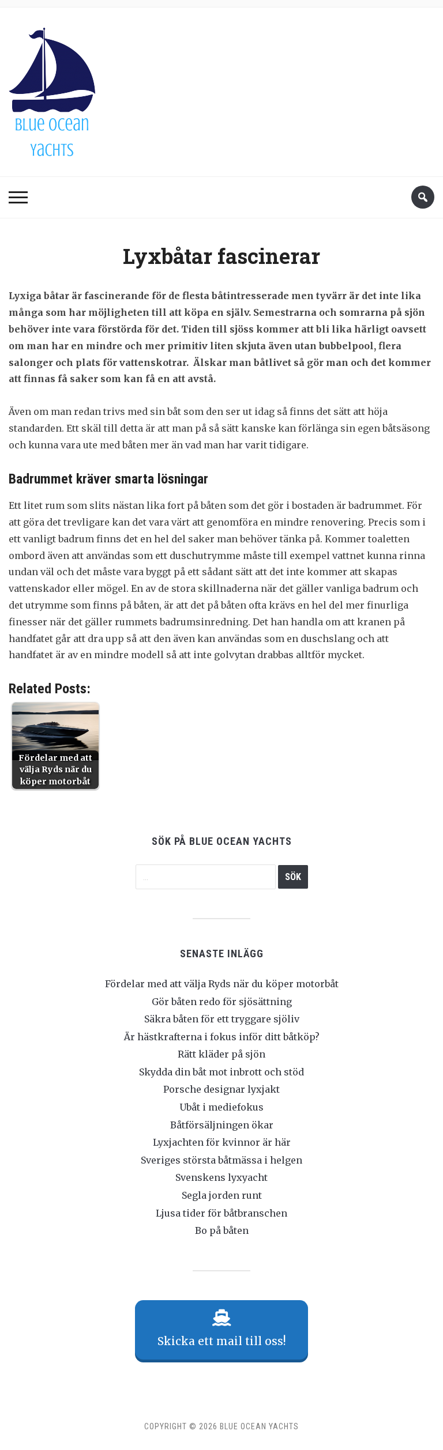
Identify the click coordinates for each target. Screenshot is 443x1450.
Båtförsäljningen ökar (221, 1125)
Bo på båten (222, 1230)
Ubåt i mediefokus (221, 1107)
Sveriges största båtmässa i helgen (221, 1160)
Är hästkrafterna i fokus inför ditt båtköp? (222, 1037)
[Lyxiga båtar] (52, 89)
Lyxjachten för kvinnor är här (222, 1142)
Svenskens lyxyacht (221, 1177)
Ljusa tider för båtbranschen (221, 1213)
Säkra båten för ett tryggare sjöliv (221, 1019)
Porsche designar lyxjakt (221, 1089)
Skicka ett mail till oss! (221, 1341)
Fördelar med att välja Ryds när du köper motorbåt (222, 984)
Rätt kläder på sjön (221, 1054)
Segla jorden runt (222, 1195)
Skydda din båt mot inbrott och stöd (221, 1072)
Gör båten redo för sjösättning (222, 1001)
